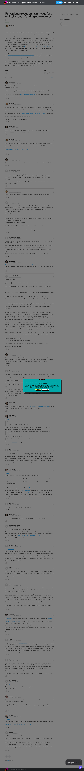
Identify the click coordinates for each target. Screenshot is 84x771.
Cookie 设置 (45, 389)
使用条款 (32, 386)
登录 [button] (73, 2)
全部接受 (38, 389)
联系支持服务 (59, 2)
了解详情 (45, 383)
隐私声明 (28, 386)
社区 (65, 2)
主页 (10, 2)
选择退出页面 (42, 387)
